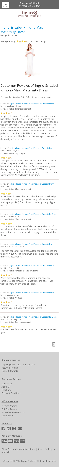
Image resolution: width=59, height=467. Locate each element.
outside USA (29, 364)
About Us (6, 386)
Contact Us (7, 383)
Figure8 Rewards (10, 370)
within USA (15, 364)
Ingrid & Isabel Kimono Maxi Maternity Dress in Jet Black (32, 214)
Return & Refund (10, 367)
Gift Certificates (9, 409)
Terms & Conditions (11, 393)
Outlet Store (7, 415)
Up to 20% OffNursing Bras (29, 4)
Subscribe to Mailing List (13, 412)
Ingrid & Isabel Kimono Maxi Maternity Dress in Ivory (31, 148)
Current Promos (9, 405)
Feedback (6, 389)
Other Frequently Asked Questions (18, 449)
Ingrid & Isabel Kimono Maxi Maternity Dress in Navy (31, 103)
